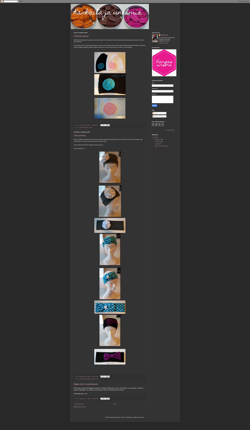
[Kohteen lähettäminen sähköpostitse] (101, 125)
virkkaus (90, 127)
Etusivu (115, 404)
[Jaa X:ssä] (105, 125)
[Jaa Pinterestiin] (109, 125)
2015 (155, 137)
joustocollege (83, 379)
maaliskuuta (158, 139)
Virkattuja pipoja (81, 36)
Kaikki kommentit (158, 116)
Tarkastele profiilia (163, 43)
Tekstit (156, 113)
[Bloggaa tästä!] (103, 125)
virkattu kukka (85, 127)
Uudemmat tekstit (78, 404)
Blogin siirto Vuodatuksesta (86, 384)
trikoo (97, 379)
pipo (81, 127)
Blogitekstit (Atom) (81, 407)
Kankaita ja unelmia (108, 13)
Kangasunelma (170, 130)
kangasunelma (89, 379)
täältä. (83, 148)
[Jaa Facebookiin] (107, 125)
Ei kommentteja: (94, 125)
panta (94, 379)
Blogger (143, 417)
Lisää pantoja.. (80, 135)
